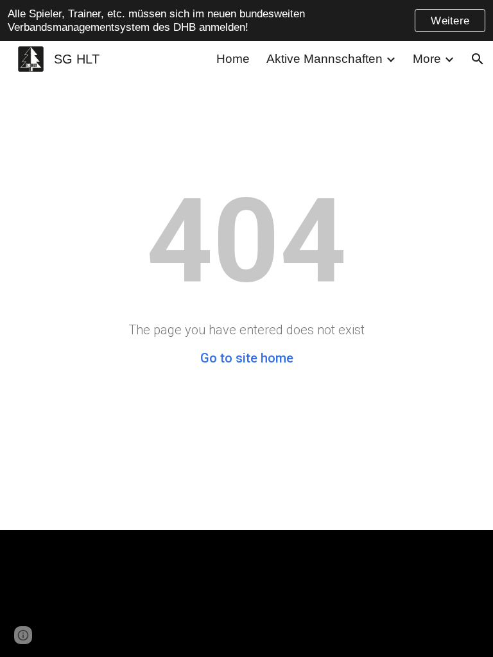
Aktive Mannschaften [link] (324, 58)
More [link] (427, 58)
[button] (477, 59)
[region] (246, 20)
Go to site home (246, 358)
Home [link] (233, 58)
